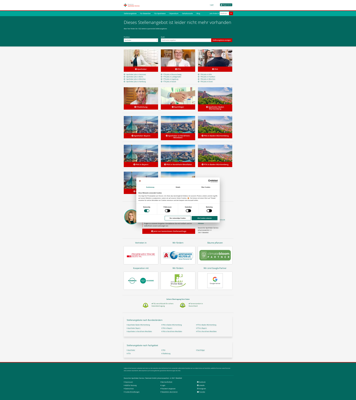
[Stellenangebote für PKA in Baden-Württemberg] (215, 124)
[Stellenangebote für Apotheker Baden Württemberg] (215, 96)
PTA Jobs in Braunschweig (172, 74)
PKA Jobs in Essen (207, 81)
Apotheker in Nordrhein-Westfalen (179, 136)
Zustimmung (150, 187)
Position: (127, 37)
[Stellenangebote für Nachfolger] (178, 96)
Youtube (202, 392)
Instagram (202, 389)
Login (212, 5)
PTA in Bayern (202, 328)
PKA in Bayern (141, 164)
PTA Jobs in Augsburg (170, 79)
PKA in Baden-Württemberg (216, 135)
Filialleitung (141, 107)
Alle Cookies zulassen (204, 218)
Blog (198, 13)
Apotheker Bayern (141, 135)
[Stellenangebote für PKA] (215, 58)
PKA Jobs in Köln (206, 74)
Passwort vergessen (168, 389)
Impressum (129, 382)
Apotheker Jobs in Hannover (136, 74)
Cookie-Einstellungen (132, 392)
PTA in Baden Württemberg (215, 164)
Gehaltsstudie (187, 13)
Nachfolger (179, 107)
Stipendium (173, 13)
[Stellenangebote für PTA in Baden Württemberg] (215, 153)
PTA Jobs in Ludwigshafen (172, 77)
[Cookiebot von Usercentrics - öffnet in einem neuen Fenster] (209, 181)
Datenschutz (129, 389)
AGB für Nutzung (131, 385)
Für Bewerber (145, 13)
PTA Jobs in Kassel (169, 81)
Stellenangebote (130, 13)
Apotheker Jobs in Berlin (134, 77)
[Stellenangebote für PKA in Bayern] (141, 153)
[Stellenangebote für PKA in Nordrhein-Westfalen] (178, 153)
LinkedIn (202, 385)
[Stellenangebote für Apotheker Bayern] (141, 124)
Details (178, 187)
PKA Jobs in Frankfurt (208, 77)
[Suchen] (231, 13)
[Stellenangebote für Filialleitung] (141, 96)
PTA (179, 69)
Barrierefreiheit (166, 382)
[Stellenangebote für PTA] (178, 58)
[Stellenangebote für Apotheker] (141, 58)
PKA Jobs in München (208, 79)
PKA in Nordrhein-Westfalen (179, 164)
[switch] (167, 210)
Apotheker (142, 69)
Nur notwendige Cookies (178, 218)
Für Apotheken (160, 13)
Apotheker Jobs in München (136, 79)
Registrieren (227, 5)
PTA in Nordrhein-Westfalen (207, 331)
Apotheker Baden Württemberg (216, 108)
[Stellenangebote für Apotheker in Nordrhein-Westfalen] (178, 124)
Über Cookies (205, 187)
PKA (216, 69)
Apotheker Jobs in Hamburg (136, 81)
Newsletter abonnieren (169, 392)
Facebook (202, 382)
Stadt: (163, 37)
